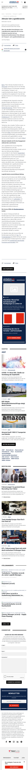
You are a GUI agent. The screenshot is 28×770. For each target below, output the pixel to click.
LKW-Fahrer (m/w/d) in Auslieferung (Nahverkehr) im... (13, 594)
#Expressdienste (19, 450)
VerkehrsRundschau (7, 108)
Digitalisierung (5, 117)
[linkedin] (17, 741)
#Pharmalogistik (11, 370)
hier (18, 235)
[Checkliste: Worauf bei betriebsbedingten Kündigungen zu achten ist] (14, 289)
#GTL (9, 545)
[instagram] (14, 741)
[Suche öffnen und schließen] (21, 2)
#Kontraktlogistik (6, 453)
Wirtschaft (4, 86)
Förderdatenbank (6, 237)
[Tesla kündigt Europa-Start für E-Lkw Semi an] (14, 508)
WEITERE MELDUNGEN (9, 444)
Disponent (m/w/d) (8, 583)
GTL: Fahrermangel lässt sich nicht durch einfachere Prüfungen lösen (14, 549)
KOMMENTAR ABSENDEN (14, 682)
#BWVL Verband (6, 460)
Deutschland (21, 153)
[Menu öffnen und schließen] (2, 2)
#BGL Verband (5, 457)
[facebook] (6, 741)
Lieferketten (17, 199)
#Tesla (9, 517)
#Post (11, 451)
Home (3, 14)
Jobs (23, 758)
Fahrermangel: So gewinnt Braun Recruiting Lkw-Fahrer (13, 488)
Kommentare (7, 45)
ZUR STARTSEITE (8, 269)
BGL (9, 132)
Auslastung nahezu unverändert (10, 333)
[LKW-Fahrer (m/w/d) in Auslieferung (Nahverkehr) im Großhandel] (14, 591)
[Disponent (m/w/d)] (6, 581)
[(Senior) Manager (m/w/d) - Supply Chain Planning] (13, 612)
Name (3, 651)
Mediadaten (7, 758)
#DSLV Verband (14, 457)
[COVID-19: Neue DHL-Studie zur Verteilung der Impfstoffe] (14, 361)
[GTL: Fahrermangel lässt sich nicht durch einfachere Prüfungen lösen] (14, 537)
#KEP (4, 352)
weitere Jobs (6, 624)
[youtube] (10, 741)
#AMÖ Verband (6, 458)
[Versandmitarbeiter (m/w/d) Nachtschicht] (12, 602)
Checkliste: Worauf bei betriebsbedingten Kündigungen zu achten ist (12, 302)
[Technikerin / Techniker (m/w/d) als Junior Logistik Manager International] (14, 570)
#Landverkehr (18, 451)
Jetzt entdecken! (14, 767)
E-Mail (3, 645)
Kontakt (16, 758)
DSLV (23, 138)
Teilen (16, 45)
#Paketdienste (5, 451)
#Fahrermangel (11, 484)
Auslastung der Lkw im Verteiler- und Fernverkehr (12, 330)
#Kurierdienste (9, 450)
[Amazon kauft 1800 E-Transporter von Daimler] (14, 421)
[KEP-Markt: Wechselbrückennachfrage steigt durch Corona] (14, 390)
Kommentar (4, 657)
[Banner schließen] (23, 761)
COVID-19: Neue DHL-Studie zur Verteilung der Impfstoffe (13, 373)
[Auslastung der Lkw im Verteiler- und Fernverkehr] (14, 318)
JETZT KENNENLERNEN (14, 338)
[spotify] (21, 741)
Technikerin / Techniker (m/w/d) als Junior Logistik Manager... (13, 574)
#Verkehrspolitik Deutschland (9, 455)
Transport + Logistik (17, 14)
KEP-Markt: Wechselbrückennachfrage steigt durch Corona (13, 403)
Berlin (3, 85)
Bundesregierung (19, 209)
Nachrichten (8, 14)
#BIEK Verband (15, 458)
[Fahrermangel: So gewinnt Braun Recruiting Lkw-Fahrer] (14, 475)
